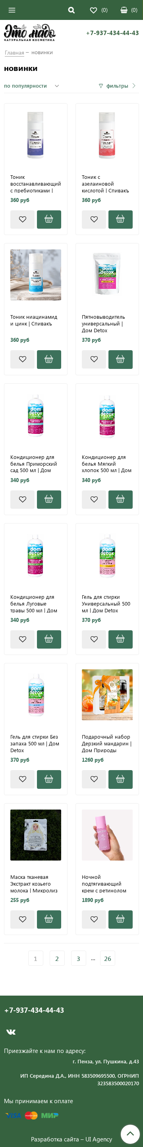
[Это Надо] (30, 33)
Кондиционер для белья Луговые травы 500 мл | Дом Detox (33, 603)
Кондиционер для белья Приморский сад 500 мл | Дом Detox (33, 463)
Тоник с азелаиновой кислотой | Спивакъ (105, 183)
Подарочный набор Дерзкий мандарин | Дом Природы (106, 743)
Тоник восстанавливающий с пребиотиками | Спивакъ (35, 183)
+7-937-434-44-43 (112, 33)
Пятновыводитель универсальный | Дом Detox (103, 323)
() (134, 10)
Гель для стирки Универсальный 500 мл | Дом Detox (106, 603)
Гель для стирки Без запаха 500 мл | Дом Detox (34, 743)
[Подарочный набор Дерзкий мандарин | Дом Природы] (107, 694)
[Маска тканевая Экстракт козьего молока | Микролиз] (35, 835)
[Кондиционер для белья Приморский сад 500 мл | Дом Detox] (35, 415)
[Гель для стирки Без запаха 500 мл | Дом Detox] (35, 694)
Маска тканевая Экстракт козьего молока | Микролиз (34, 883)
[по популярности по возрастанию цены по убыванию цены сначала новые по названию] (32, 85)
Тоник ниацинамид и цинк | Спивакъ (33, 320)
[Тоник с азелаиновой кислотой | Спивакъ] (107, 135)
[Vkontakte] (11, 1032)
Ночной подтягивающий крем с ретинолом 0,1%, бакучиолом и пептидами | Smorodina (106, 883)
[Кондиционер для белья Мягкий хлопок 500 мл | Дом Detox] (107, 415)
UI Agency (98, 1139)
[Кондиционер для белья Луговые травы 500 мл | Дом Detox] (35, 554)
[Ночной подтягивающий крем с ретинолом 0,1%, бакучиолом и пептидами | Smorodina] (107, 835)
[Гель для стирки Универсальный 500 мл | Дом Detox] (107, 554)
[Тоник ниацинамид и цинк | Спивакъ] (35, 274)
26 (107, 958)
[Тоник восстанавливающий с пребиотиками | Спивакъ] (35, 135)
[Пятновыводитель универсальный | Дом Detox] (107, 274)
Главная (14, 52)
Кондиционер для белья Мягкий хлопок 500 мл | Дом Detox (106, 463)
